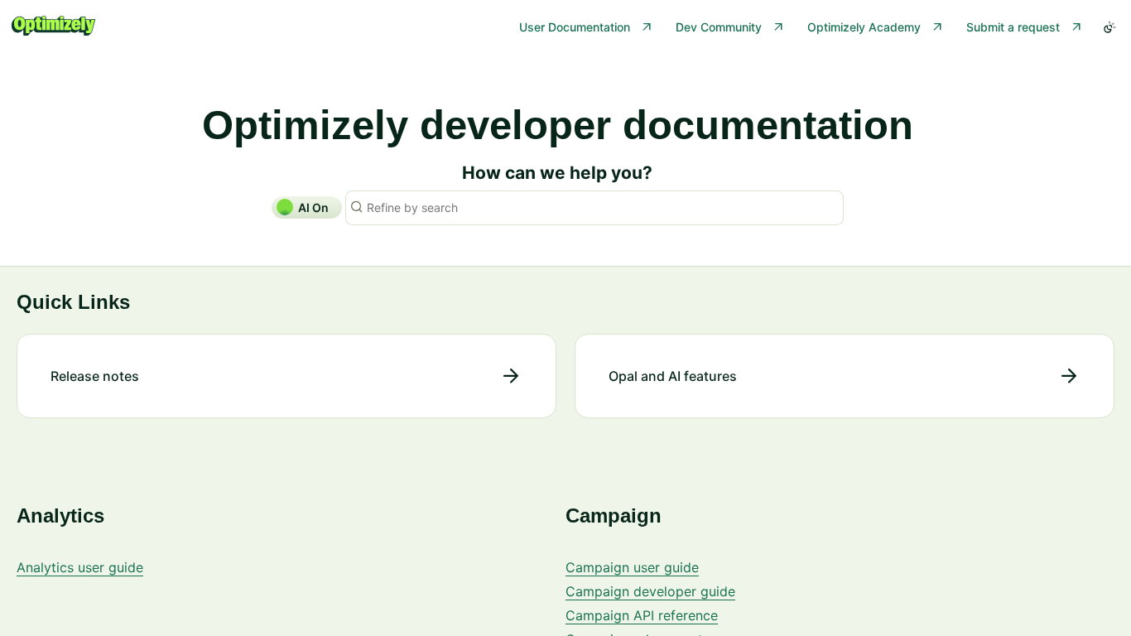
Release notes (95, 376)
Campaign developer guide (650, 591)
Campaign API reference (642, 615)
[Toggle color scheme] (1109, 27)
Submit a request (1013, 27)
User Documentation (574, 27)
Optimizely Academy (864, 27)
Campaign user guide (632, 567)
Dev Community (719, 27)
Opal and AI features (673, 376)
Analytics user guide (80, 567)
